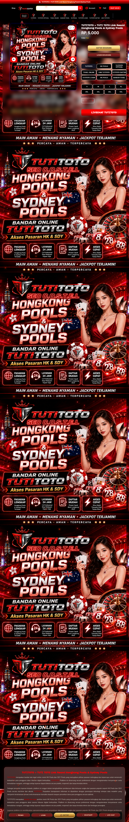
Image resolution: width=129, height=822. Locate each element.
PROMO (21, 815)
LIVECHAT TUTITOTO (104, 112)
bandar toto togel (30, 799)
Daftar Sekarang (104, 48)
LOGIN (43, 815)
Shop (13, 8)
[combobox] (57, 8)
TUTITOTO (11, 777)
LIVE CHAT (111, 815)
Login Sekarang (104, 55)
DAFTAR (66, 815)
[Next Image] (72, 59)
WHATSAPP (88, 815)
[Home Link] (25, 8)
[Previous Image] (13, 59)
